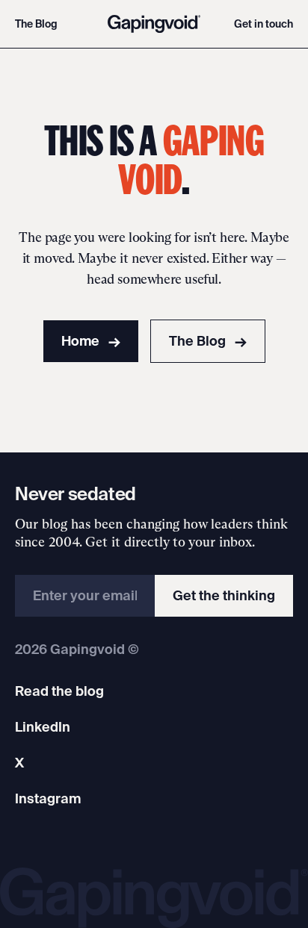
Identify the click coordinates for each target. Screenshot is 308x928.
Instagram (48, 798)
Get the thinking (224, 595)
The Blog (36, 24)
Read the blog (59, 691)
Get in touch (263, 24)
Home (90, 340)
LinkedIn (42, 727)
